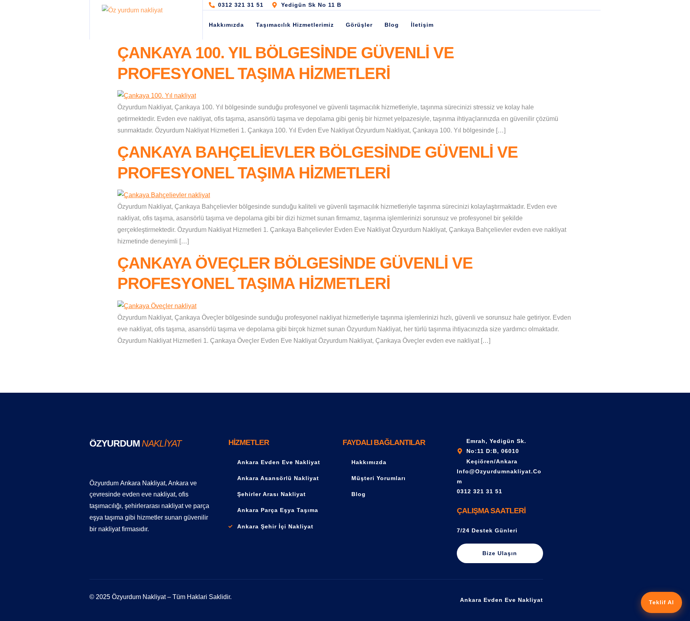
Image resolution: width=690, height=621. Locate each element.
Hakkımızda (226, 25)
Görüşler (359, 25)
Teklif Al (661, 602)
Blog (392, 25)
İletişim (422, 25)
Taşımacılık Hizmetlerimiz (295, 25)
